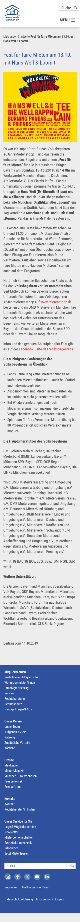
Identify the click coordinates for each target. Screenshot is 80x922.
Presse (9, 760)
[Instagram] (7, 876)
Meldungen (10, 36)
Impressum (11, 887)
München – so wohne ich (20, 776)
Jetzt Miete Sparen (16, 853)
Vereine (9, 693)
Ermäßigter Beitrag (16, 688)
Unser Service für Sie (18, 821)
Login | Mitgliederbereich (20, 827)
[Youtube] (37, 876)
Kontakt (9, 799)
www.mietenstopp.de (56, 302)
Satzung (9, 737)
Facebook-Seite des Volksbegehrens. (46, 349)
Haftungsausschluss (35, 887)
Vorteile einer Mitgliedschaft (22, 677)
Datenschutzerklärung (18, 899)
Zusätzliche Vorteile (17, 743)
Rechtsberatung (14, 699)
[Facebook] (17, 876)
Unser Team (12, 727)
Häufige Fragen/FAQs (18, 709)
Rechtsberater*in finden (19, 809)
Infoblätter (11, 848)
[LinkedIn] (47, 876)
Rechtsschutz (13, 704)
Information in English (50, 899)
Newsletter (11, 832)
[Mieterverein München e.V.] (12, 12)
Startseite (24, 36)
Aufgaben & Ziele (15, 732)
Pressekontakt (13, 781)
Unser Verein (13, 721)
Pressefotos (12, 787)
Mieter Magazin (14, 771)
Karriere (9, 748)
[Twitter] (27, 876)
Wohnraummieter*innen (19, 683)
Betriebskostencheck (18, 843)
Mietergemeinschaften (18, 837)
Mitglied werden (15, 672)
